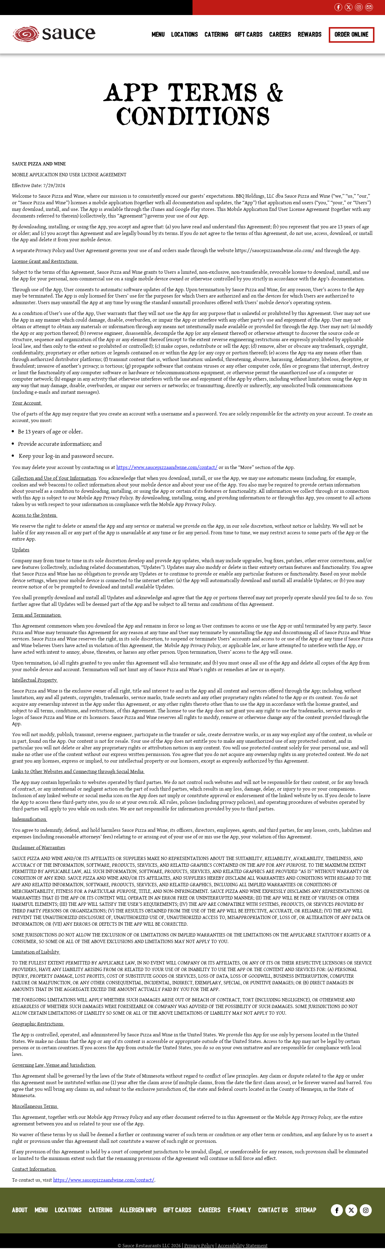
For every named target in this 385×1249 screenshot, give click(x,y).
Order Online (351, 35)
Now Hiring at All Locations (47, 7)
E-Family (239, 1210)
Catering (216, 35)
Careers (280, 35)
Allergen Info (138, 1210)
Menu (158, 35)
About (20, 1210)
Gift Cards (249, 35)
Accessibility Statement (243, 1245)
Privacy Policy (199, 1245)
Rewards (310, 35)
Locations (184, 35)
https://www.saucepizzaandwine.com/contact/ (166, 467)
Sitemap (305, 1210)
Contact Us (273, 1210)
